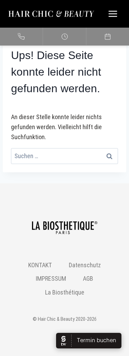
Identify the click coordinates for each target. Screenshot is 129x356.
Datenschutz (85, 265)
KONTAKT (40, 265)
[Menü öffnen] (113, 14)
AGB (88, 278)
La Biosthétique (64, 292)
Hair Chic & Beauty (56, 319)
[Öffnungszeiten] (64, 37)
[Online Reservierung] (107, 37)
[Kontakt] (21, 37)
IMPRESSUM (51, 278)
